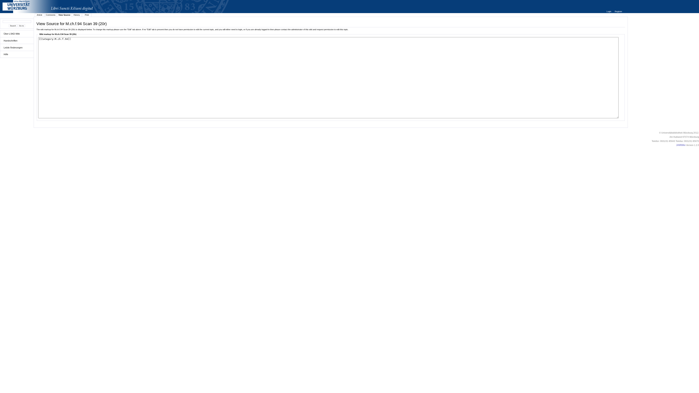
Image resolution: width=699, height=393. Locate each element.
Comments (51, 15)
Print (87, 15)
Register (618, 11)
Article (39, 15)
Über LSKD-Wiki (12, 34)
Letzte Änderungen (13, 47)
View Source (64, 15)
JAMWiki (681, 145)
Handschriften (10, 40)
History (77, 15)
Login (609, 11)
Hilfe (6, 54)
